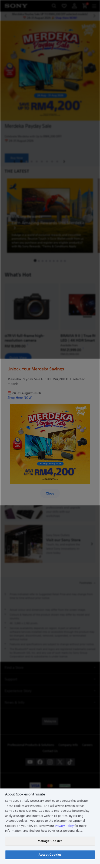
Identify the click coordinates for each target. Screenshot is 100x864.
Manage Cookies (50, 841)
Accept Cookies (50, 855)
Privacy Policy (64, 826)
